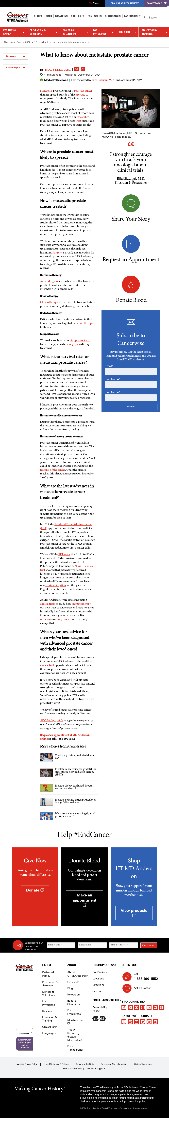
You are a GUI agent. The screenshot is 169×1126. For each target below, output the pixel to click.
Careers (76, 16)
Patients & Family (9, 32)
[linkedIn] (149, 1007)
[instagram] (143, 1007)
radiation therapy (82, 323)
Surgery (57, 252)
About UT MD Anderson (77, 974)
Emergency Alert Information (114, 1064)
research (82, 117)
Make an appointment (84, 898)
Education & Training (149, 32)
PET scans (64, 554)
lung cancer (63, 619)
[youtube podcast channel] (136, 1021)
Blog (70, 988)
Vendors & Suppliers (96, 1069)
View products (134, 910)
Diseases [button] (11, 56)
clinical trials (47, 604)
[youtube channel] (136, 1007)
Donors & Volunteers (70, 32)
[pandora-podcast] (143, 1021)
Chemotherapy (49, 302)
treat (78, 120)
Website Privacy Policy (27, 1064)
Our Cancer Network (72, 1069)
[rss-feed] (155, 1021)
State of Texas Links (143, 1064)
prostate (80, 94)
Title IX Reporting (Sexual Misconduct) (74, 1035)
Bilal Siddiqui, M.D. (58, 69)
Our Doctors (112, 16)
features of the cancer (52, 470)
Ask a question (143, 988)
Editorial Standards (73, 1002)
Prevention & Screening (38, 32)
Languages (131, 16)
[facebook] (124, 1007)
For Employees (74, 1012)
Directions (98, 984)
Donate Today (154, 3)
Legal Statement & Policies (56, 1064)
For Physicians (99, 32)
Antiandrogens (49, 281)
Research (124, 32)
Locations (98, 978)
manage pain (73, 344)
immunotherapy (81, 604)
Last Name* (112, 392)
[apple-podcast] (124, 1021)
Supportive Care (80, 340)
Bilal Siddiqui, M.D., (103, 80)
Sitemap (97, 991)
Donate (33, 890)
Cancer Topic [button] (13, 67)
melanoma (46, 619)
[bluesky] (155, 1007)
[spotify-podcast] (130, 1021)
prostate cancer (83, 90)
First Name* (112, 379)
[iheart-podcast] (149, 1021)
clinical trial (47, 665)
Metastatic (46, 90)
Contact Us (95, 16)
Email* (109, 366)
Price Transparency (75, 1048)
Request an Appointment (125, 3)
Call (146, 976)
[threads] (161, 1007)
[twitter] (130, 1007)
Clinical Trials (43, 16)
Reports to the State (85, 1064)
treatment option (55, 585)
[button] (76, 68)
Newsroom (74, 994)
